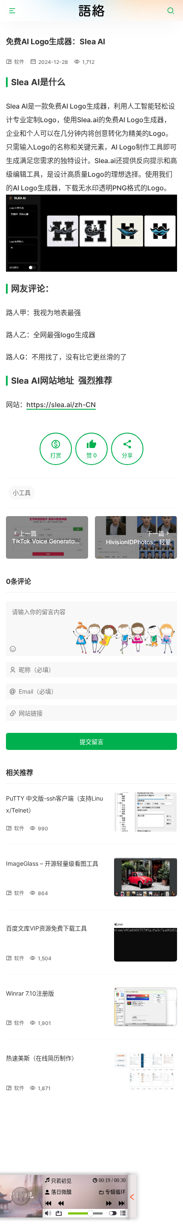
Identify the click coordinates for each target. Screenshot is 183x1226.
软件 (19, 62)
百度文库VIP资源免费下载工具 (46, 928)
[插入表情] (12, 649)
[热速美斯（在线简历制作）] (145, 1071)
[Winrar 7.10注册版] (145, 1007)
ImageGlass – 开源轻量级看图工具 (52, 863)
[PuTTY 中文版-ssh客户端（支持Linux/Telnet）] (145, 812)
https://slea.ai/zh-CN (61, 404)
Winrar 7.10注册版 (30, 993)
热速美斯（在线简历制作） (41, 1058)
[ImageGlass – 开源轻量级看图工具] (145, 877)
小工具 (22, 492)
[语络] (91, 10)
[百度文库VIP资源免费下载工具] (145, 942)
